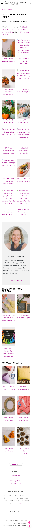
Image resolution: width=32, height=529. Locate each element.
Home (4, 9)
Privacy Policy (16, 481)
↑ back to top (16, 464)
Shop (16, 478)
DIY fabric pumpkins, (16, 29)
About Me (16, 475)
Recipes (10, 9)
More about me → (16, 281)
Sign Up (18, 503)
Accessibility (16, 483)
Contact (16, 515)
